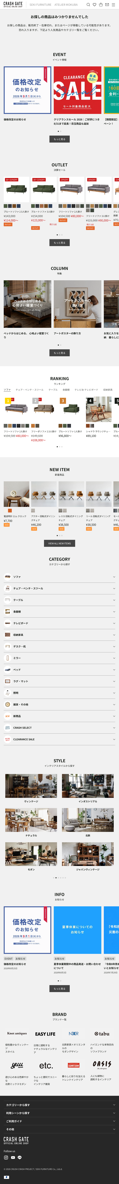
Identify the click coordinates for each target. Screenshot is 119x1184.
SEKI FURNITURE (40, 4)
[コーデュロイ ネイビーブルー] (69, 206)
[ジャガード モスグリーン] (82, 206)
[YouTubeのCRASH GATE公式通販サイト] (12, 1158)
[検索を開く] (88, 4)
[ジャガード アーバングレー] (78, 206)
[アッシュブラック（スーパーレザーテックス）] (10, 206)
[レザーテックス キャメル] (65, 206)
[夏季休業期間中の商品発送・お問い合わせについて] (77, 930)
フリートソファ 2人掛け (70, 211)
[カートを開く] (101, 4)
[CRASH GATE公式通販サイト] (13, 5)
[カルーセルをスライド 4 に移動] (60, 877)
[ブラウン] (88, 426)
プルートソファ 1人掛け (70, 431)
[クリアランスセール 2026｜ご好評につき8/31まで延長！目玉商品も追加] (77, 90)
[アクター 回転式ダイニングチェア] (44, 494)
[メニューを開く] (113, 4)
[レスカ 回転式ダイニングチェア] (71, 494)
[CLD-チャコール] (115, 510)
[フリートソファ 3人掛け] (99, 189)
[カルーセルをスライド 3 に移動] (61, 234)
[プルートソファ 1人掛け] (71, 409)
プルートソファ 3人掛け (43, 211)
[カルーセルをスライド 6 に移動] (65, 877)
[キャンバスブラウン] (37, 426)
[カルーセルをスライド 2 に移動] (60, 131)
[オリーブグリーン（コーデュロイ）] (5, 206)
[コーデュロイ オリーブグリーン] (101, 206)
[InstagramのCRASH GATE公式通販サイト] (5, 1158)
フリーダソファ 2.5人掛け (43, 431)
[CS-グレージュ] (60, 510)
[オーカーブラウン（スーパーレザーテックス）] (14, 206)
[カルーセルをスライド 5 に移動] (63, 877)
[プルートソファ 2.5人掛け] (16, 189)
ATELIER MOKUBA (66, 4)
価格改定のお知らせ (15, 119)
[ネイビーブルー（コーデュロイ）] (18, 206)
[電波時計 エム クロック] (16, 494)
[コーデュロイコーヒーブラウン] (42, 206)
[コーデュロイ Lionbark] (96, 206)
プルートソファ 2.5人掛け (16, 211)
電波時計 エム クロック (15, 516)
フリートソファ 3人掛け (97, 215)
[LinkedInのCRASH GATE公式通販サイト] (19, 1158)
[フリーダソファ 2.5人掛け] (44, 409)
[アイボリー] (5, 510)
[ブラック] (92, 426)
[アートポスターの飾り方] (77, 304)
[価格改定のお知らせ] (27, 90)
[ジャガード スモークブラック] (73, 206)
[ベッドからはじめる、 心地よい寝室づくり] (27, 304)
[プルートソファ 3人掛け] (44, 189)
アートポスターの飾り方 (67, 333)
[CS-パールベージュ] (33, 510)
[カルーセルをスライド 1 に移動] (58, 131)
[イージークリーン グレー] (60, 206)
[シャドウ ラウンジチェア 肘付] (99, 409)
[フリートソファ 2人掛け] (71, 189)
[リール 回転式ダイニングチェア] (99, 494)
